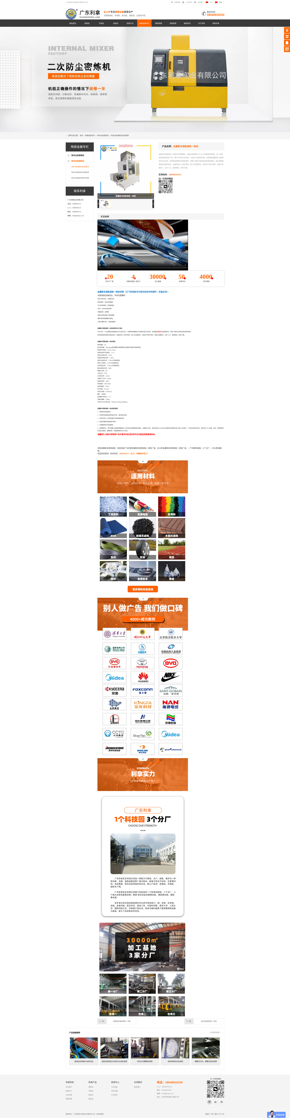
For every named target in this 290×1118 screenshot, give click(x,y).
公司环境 (189, 2)
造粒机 (115, 23)
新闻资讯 (187, 23)
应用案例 (158, 31)
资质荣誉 (173, 23)
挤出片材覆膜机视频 (144, 1061)
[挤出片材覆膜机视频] (145, 1048)
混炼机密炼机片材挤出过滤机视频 (114, 1061)
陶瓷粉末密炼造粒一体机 (122, 1021)
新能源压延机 (130, 65)
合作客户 (200, 2)
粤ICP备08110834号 (217, 1114)
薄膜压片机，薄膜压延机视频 (206, 1061)
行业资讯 (187, 37)
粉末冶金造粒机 (144, 38)
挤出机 (130, 48)
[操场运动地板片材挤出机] (84, 1048)
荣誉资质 (69, 1099)
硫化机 (90, 1099)
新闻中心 (187, 31)
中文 (211, 2)
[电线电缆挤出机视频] (175, 1048)
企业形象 (201, 37)
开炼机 (101, 23)
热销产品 (130, 23)
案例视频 (158, 23)
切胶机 (130, 77)
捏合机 (130, 71)
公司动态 (114, 1087)
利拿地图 (177, 2)
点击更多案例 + (215, 1032)
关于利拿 (201, 23)
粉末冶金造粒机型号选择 (80, 178)
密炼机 (87, 23)
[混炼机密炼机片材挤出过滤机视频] (114, 1048)
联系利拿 (216, 23)
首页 (81, 135)
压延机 (130, 60)
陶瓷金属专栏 (144, 23)
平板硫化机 (130, 54)
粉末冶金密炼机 (144, 32)
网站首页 (72, 23)
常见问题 (187, 42)
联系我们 (137, 1087)
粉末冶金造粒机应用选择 (120, 135)
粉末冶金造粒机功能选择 (80, 172)
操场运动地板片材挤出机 (84, 1061)
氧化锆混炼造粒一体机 (209, 1021)
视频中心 (201, 31)
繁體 (220, 2)
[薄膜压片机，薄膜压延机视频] (206, 1048)
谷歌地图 (100, 1114)
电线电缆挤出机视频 (175, 1061)
